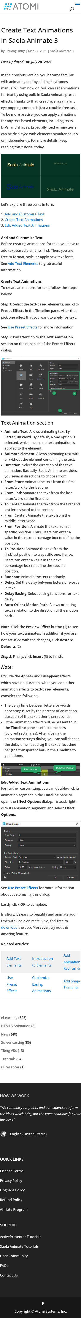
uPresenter (10, 1067)
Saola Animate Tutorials (19, 1246)
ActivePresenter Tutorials (20, 1236)
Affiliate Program (14, 1209)
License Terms (12, 1170)
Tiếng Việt (9, 1050)
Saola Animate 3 (62, 51)
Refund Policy (11, 1199)
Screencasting (12, 1042)
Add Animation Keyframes (72, 962)
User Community (14, 1256)
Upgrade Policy (12, 1190)
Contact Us (9, 1275)
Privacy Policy (11, 1180)
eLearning (9, 1017)
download (9, 927)
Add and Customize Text (24, 214)
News (5, 1034)
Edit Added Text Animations (27, 225)
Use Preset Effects (22, 327)
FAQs (4, 1265)
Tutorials (8, 1059)
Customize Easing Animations (41, 984)
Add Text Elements (23, 263)
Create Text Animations (24, 219)
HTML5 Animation (15, 1025)
